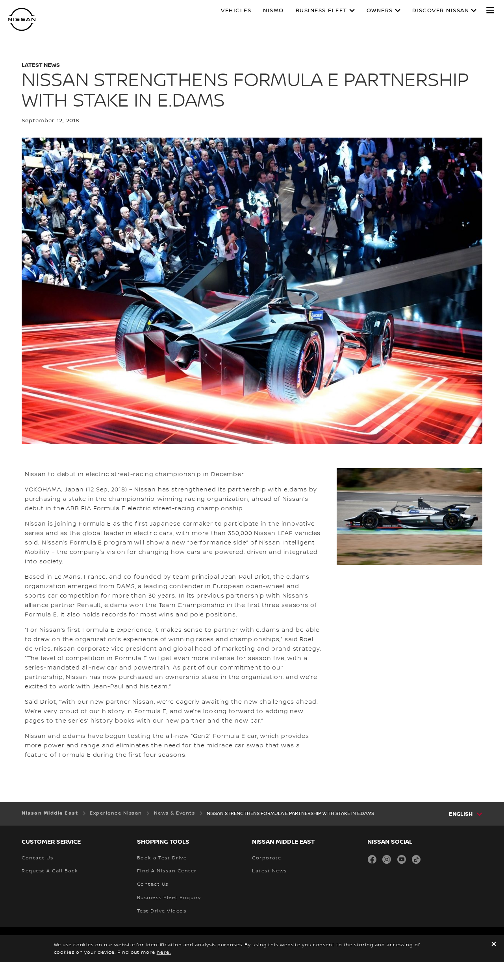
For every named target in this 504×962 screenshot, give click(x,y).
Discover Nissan (440, 10)
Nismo (273, 10)
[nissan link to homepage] (21, 19)
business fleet (321, 10)
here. (164, 952)
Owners (380, 10)
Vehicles (236, 10)
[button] (490, 10)
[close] (493, 945)
